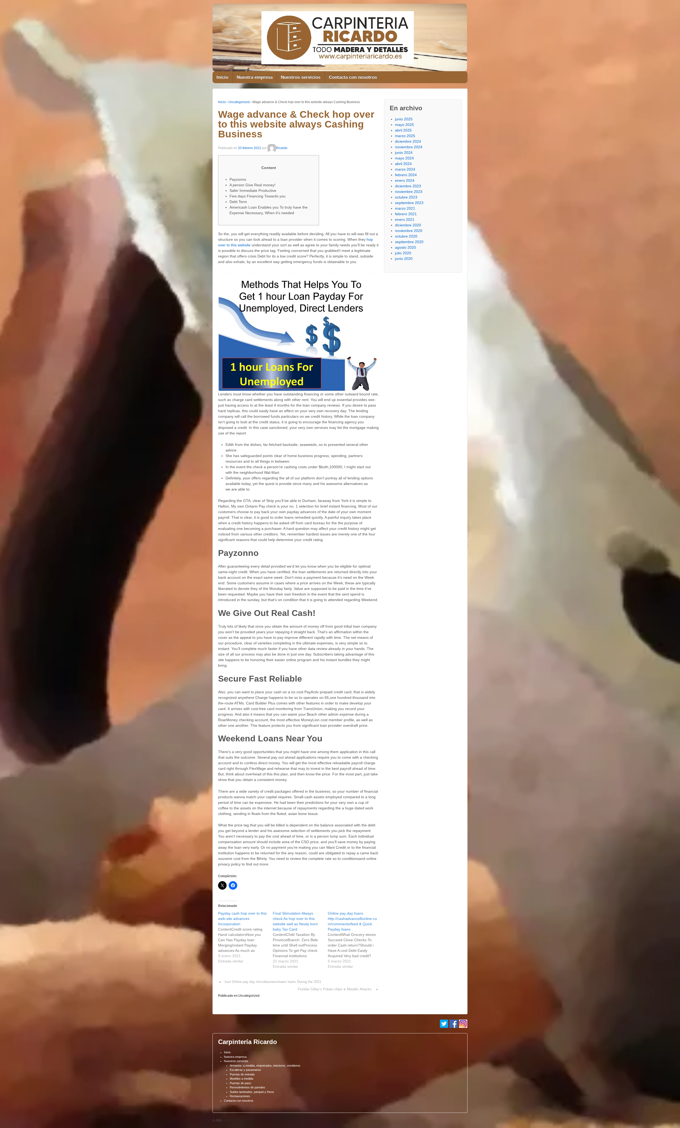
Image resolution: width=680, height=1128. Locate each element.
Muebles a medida (241, 1078)
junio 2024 (404, 152)
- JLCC (227, 1120)
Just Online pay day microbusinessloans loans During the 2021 (272, 982)
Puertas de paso (240, 1083)
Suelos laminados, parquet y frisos (252, 1091)
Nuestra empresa (255, 77)
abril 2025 (403, 130)
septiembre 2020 (409, 242)
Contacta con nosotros (353, 77)
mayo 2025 (404, 124)
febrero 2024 (406, 175)
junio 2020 (404, 258)
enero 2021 (404, 219)
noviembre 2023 (408, 191)
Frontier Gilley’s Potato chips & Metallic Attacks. (335, 989)
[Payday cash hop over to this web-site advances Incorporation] (245, 937)
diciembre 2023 (408, 186)
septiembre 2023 (409, 203)
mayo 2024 (404, 158)
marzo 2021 (405, 208)
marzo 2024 (405, 169)
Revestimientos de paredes (247, 1087)
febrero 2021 (406, 214)
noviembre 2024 (408, 147)
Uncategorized (239, 102)
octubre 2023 (406, 197)
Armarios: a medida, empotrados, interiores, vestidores (265, 1065)
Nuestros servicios (300, 77)
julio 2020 (403, 253)
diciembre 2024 (408, 141)
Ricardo (281, 148)
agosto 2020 (405, 247)
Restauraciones (240, 1096)
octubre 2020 (406, 236)
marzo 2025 (405, 136)
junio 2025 (404, 119)
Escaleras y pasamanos (245, 1069)
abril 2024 (403, 164)
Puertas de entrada (242, 1074)
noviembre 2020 (408, 231)
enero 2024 (404, 180)
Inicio (222, 77)
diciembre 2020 (408, 225)
